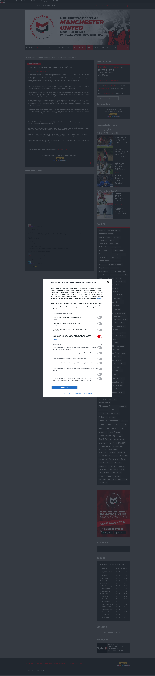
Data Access (77, 393)
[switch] (99, 317)
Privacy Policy (88, 393)
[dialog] (77, 338)
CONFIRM (64, 387)
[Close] (108, 282)
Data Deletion (67, 393)
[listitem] (77, 313)
